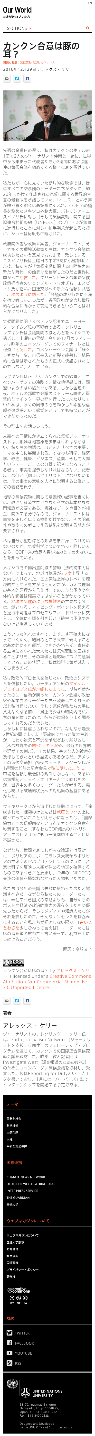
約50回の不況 (45, 745)
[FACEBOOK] (11, 1344)
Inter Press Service (22, 1190)
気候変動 (26, 62)
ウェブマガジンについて (23, 1235)
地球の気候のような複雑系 (36, 601)
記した (25, 349)
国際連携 (12, 1262)
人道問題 (12, 1132)
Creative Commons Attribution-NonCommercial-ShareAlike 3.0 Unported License (47, 982)
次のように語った (27, 294)
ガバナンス (47, 62)
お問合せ (12, 1249)
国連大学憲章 (15, 1242)
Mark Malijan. (26, 138)
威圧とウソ (67, 812)
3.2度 (66, 573)
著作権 (11, 1276)
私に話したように (67, 768)
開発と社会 (10, 62)
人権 (9, 1139)
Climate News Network (26, 1177)
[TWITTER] (11, 1334)
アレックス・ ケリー (55, 69)
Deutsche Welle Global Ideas (31, 1183)
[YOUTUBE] (11, 1354)
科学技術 (12, 1125)
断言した (27, 277)
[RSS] (11, 1364)
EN (90, 2)
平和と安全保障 (17, 1146)
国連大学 (12, 1204)
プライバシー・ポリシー (23, 1269)
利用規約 (12, 1255)
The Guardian (18, 1197)
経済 (36, 62)
